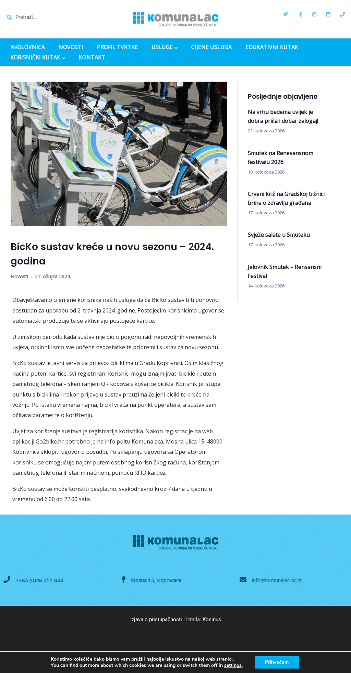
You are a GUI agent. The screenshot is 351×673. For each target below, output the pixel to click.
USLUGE (162, 47)
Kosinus (212, 619)
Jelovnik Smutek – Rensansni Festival (285, 271)
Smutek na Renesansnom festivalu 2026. (280, 157)
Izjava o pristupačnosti (156, 619)
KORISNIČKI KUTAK (35, 58)
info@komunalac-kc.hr (277, 580)
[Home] (175, 19)
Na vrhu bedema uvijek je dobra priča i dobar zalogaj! (283, 116)
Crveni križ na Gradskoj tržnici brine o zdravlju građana (286, 198)
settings (233, 665)
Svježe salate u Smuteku (279, 234)
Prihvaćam (277, 662)
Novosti (19, 276)
